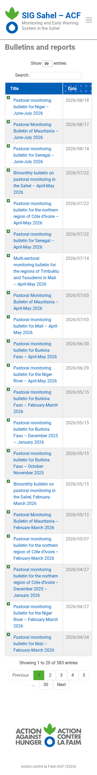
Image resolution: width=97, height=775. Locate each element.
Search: (22, 75)
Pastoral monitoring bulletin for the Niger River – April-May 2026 (35, 374)
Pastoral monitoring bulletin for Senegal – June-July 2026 (33, 155)
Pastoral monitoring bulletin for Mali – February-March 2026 (33, 644)
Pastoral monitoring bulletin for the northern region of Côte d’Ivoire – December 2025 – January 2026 (36, 582)
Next (61, 684)
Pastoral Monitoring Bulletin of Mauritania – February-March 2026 (36, 521)
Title (14, 88)
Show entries (48, 63)
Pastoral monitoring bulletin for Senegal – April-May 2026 (33, 241)
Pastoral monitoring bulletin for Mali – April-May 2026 (35, 326)
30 (45, 684)
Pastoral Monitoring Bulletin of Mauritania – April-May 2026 (36, 302)
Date (72, 88)
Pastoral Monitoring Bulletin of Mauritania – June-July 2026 (36, 131)
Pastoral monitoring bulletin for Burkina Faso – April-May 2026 (35, 350)
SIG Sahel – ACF (51, 15)
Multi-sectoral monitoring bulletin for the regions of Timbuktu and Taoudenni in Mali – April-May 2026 (36, 271)
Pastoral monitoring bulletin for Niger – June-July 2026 (32, 107)
